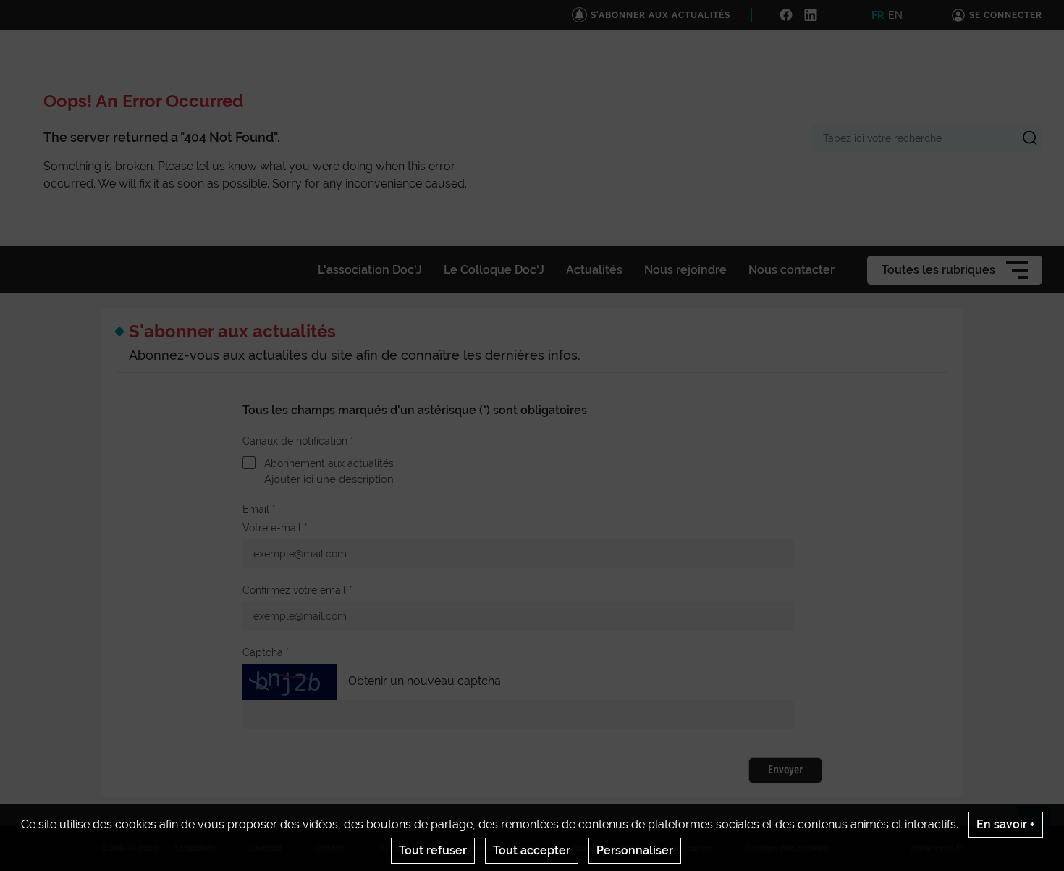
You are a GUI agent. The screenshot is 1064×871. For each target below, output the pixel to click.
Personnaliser (634, 850)
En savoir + (1005, 824)
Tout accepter (531, 850)
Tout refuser (433, 850)
